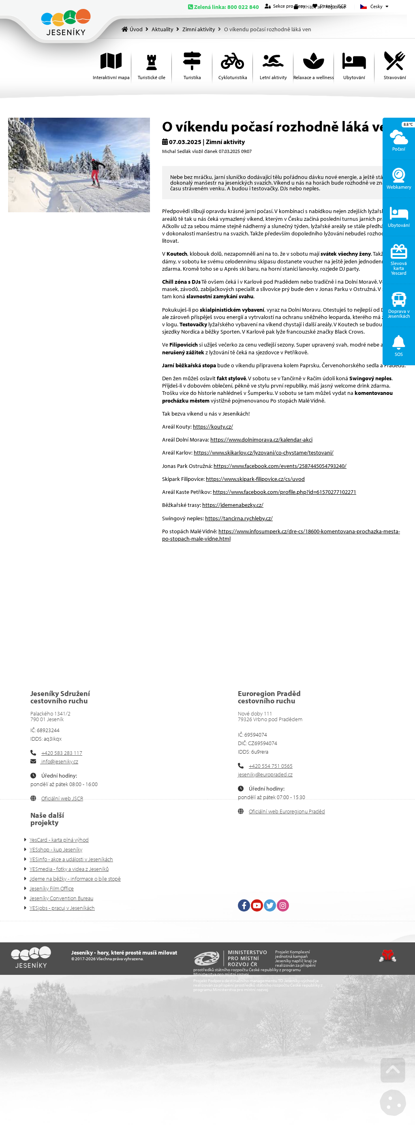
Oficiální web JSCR (62, 798)
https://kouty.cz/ (213, 426)
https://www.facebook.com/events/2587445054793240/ (280, 466)
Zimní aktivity (198, 29)
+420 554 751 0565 (271, 765)
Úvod (66, 22)
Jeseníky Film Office (52, 888)
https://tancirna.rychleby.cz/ (239, 518)
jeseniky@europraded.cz (265, 774)
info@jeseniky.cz (59, 761)
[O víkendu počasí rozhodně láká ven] (79, 210)
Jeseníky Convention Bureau (61, 898)
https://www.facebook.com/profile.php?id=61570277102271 (284, 492)
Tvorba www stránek (387, 956)
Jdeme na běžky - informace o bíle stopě (75, 878)
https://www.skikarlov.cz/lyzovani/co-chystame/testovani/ (264, 452)
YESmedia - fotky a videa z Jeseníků (69, 869)
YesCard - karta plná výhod (59, 839)
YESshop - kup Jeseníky (56, 849)
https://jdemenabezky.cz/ (232, 505)
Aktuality (162, 29)
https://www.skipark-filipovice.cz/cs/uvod (255, 479)
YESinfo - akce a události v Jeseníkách (71, 859)
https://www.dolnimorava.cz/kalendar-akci (261, 439)
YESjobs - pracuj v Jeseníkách (62, 908)
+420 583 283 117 (61, 752)
